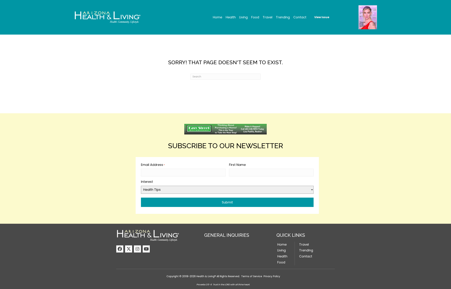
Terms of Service (251, 276)
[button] (119, 248)
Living (281, 250)
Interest (147, 181)
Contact (305, 256)
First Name (237, 164)
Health (282, 256)
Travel (304, 244)
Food (281, 262)
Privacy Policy (272, 276)
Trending (306, 250)
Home (282, 244)
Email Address (153, 164)
